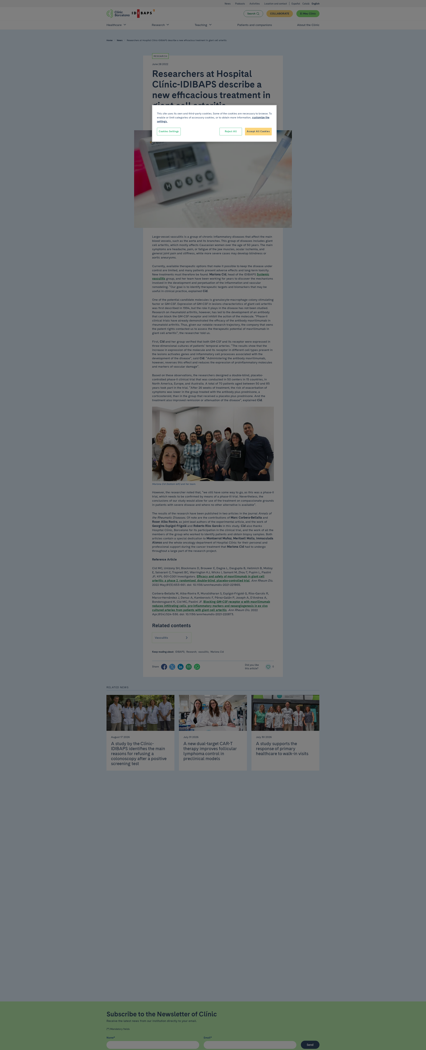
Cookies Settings (169, 131)
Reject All (231, 131)
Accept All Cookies (258, 131)
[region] (214, 123)
